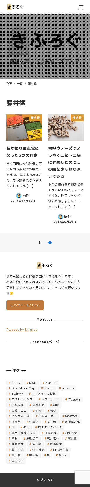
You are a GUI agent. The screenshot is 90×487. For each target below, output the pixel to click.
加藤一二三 (19, 411)
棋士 (26, 427)
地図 (38, 411)
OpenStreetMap (23, 388)
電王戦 (16, 455)
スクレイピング (22, 399)
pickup (48, 388)
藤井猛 (72, 439)
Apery (16, 383)
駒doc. (63, 455)
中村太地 (18, 405)
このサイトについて (25, 305)
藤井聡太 (18, 444)
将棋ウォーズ (21, 416)
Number (51, 383)
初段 (56, 405)
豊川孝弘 (18, 450)
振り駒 (51, 422)
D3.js (33, 383)
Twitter (17, 394)
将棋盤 (16, 422)
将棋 (53, 411)
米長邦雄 (50, 433)
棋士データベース (50, 427)
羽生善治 (71, 433)
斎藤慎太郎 (72, 422)
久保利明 (38, 405)
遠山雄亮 (38, 450)
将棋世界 (71, 416)
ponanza (68, 388)
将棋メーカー (47, 416)
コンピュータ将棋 (44, 394)
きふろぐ (47, 480)
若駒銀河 (32, 439)
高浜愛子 (18, 461)
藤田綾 (36, 444)
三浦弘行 (74, 399)
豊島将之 (56, 444)
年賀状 (33, 422)
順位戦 (33, 455)
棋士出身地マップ (24, 433)
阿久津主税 (60, 450)
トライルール (51, 399)
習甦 (15, 439)
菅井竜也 (53, 439)
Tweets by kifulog (22, 329)
